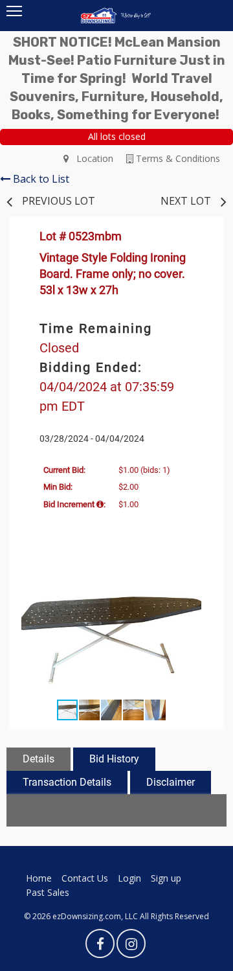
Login (129, 878)
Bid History (114, 759)
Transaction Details (67, 782)
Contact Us (84, 878)
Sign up (166, 878)
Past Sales (47, 892)
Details (38, 759)
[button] (201, 574)
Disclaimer (170, 782)
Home (39, 878)
